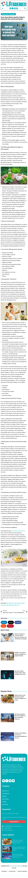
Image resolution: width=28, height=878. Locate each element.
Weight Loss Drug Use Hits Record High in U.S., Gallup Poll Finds (21, 654)
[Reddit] (17, 8)
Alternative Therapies (8, 14)
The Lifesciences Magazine (15, 866)
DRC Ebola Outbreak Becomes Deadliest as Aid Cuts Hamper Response (18, 849)
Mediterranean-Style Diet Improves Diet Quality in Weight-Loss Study (17, 841)
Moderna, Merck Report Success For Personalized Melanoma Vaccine (18, 856)
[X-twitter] (12, 8)
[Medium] (15, 8)
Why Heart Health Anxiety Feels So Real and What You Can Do (20, 672)
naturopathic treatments (17, 530)
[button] (2, 8)
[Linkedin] (10, 8)
